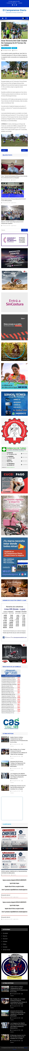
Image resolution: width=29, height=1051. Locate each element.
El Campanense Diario (14, 10)
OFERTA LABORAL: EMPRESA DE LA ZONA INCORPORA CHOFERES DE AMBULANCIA (14, 872)
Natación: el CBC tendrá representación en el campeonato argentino (12, 222)
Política (4, 944)
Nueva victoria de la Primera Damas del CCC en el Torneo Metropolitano (13, 199)
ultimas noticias (6, 949)
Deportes (14, 47)
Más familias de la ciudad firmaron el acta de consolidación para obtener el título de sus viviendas (18, 752)
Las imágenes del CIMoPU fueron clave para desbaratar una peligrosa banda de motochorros (18, 776)
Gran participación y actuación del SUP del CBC (25, 150)
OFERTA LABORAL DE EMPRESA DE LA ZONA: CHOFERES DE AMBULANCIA (14, 844)
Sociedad (5, 947)
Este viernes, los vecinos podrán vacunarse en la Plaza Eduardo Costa (5, 150)
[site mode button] (23, 18)
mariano (15, 50)
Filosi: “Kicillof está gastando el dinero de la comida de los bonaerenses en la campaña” (14, 177)
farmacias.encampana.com (10, 467)
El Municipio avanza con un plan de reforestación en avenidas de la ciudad (18, 787)
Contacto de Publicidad (12, 3)
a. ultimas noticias (6, 47)
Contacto (20, 3)
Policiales (5, 941)
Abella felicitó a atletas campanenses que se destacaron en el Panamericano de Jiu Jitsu (19, 740)
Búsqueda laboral (5, 895)
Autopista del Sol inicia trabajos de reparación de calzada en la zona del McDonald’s (17, 764)
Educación (5, 938)
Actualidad (5, 933)
